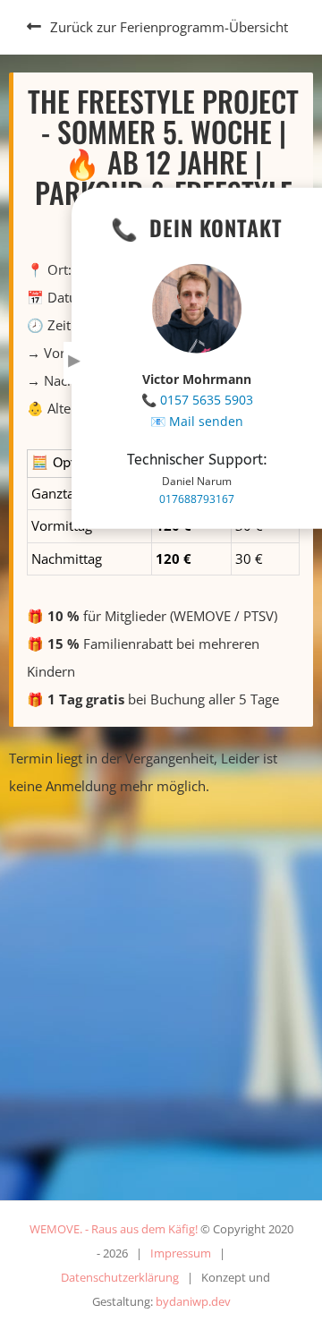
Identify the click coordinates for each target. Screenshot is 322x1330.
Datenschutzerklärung (120, 1277)
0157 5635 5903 (206, 399)
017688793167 (196, 499)
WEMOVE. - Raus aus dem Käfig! (114, 1229)
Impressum (180, 1253)
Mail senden (206, 421)
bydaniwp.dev (193, 1301)
